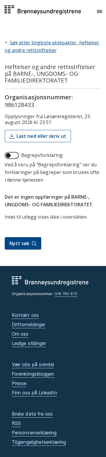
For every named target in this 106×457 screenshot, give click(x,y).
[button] (99, 11)
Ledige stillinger (29, 343)
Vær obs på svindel (33, 364)
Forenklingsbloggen (33, 374)
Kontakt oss (25, 315)
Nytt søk (19, 243)
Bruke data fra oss (32, 414)
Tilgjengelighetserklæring (39, 442)
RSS (16, 423)
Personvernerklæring (34, 433)
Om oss (20, 334)
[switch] (12, 155)
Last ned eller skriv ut (41, 136)
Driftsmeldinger (28, 324)
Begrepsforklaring (42, 155)
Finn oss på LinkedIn (34, 393)
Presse (19, 383)
